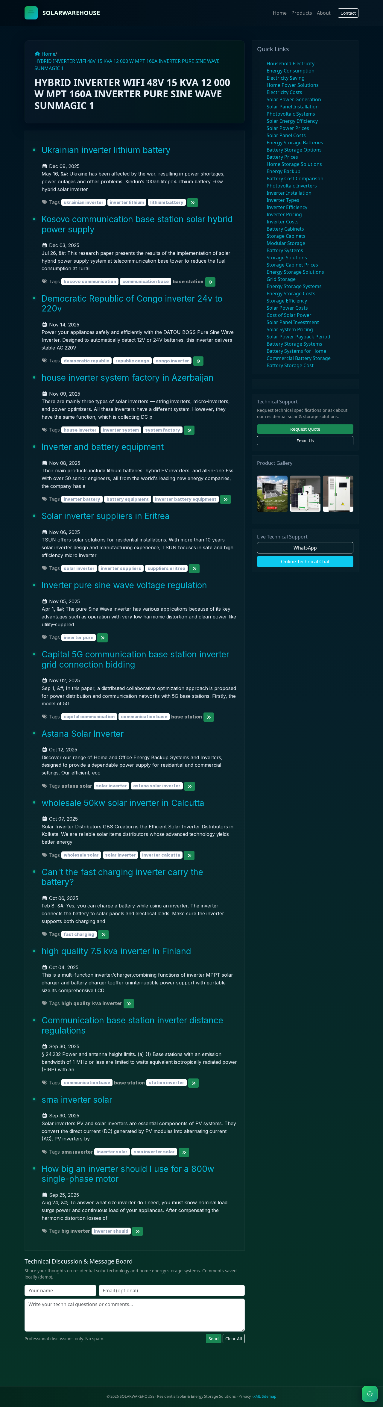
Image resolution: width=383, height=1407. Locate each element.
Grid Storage (281, 279)
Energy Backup (283, 171)
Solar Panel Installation (293, 106)
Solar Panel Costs (286, 135)
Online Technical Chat (305, 561)
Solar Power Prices (288, 128)
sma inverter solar (77, 1100)
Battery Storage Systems (294, 344)
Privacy (244, 1396)
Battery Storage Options (294, 149)
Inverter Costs (283, 221)
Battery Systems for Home (296, 351)
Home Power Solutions (293, 85)
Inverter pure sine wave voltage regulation (124, 585)
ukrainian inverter (84, 202)
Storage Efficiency (287, 300)
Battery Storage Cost (290, 365)
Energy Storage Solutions (295, 272)
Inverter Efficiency (287, 207)
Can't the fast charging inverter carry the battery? (122, 877)
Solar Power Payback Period (298, 336)
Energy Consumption (290, 70)
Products (301, 13)
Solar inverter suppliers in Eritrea (106, 516)
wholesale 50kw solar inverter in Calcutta (123, 803)
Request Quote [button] (305, 429)
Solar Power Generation (294, 99)
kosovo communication (90, 281)
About (324, 13)
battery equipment (128, 499)
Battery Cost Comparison (295, 178)
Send (214, 1338)
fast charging (79, 934)
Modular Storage (286, 243)
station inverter (166, 1082)
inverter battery (82, 499)
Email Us (305, 441)
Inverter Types (283, 200)
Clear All (233, 1338)
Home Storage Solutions (294, 164)
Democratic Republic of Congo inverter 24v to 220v (132, 303)
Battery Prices (282, 157)
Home (280, 13)
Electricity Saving (286, 78)
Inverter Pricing (284, 214)
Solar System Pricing (290, 329)
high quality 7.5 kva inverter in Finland (116, 951)
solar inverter (79, 568)
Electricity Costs (284, 92)
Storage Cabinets (286, 236)
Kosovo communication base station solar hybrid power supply (137, 224)
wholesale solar (81, 855)
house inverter (80, 429)
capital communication (89, 716)
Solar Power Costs (287, 308)
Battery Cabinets (285, 229)
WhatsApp (305, 547)
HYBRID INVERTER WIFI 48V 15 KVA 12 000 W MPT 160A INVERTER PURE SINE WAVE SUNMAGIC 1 (127, 65)
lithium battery (166, 202)
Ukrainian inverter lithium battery (106, 150)
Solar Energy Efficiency (292, 121)
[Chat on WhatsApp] (370, 1394)
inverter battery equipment (185, 499)
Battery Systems (285, 250)
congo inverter (172, 360)
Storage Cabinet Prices (292, 264)
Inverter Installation (289, 193)
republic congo (132, 360)
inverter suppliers (121, 568)
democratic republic (86, 360)
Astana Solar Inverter (83, 734)
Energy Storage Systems (294, 286)
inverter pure (78, 637)
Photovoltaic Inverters (292, 185)
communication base (145, 281)
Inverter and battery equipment (103, 447)
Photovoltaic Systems (291, 114)
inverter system (121, 429)
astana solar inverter (156, 786)
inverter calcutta (161, 855)
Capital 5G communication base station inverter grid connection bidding (135, 659)
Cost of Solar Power (289, 315)
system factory (162, 429)
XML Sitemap (264, 1396)
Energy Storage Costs (291, 293)
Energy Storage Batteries (295, 142)
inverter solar (112, 1152)
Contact (348, 13)
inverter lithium (127, 202)
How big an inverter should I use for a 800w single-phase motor (128, 1174)
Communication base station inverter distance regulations (132, 1025)
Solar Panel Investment (293, 322)
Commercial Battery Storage (299, 358)
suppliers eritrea (166, 568)
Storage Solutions (287, 257)
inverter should (111, 1231)
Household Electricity (290, 63)
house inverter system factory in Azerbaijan (128, 378)
